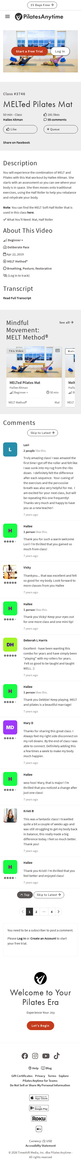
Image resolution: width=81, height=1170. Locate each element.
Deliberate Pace (18, 247)
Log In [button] (60, 51)
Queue (54, 129)
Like (13, 129)
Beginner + (15, 240)
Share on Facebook (16, 142)
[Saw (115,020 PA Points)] (10, 541)
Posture (28, 268)
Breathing (14, 268)
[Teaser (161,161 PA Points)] (10, 655)
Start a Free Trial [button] (29, 51)
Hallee (27, 526)
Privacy (40, 1076)
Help (35, 1068)
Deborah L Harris (35, 640)
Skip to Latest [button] (41, 433)
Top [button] (26, 895)
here (30, 212)
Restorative (43, 268)
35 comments (57, 119)
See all (65, 322)
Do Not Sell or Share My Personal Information (40, 1085)
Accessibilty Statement (41, 1146)
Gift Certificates (21, 1076)
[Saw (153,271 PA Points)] (10, 738)
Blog (48, 1068)
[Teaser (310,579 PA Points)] (10, 582)
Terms (52, 1076)
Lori (26, 445)
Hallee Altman (13, 119)
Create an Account (43, 938)
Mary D (28, 723)
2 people (29, 451)
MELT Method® (17, 261)
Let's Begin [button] (40, 1025)
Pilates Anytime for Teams (40, 1081)
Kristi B (28, 811)
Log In (21, 938)
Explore (64, 1076)
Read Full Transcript (17, 298)
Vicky (27, 567)
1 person (29, 532)
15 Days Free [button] (41, 5)
